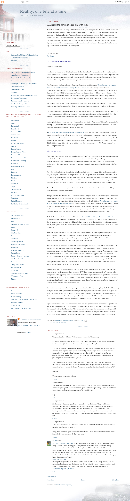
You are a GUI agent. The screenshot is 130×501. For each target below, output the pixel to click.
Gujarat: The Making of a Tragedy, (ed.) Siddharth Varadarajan (24, 56)
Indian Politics (16, 155)
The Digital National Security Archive (24, 83)
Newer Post (50, 480)
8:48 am (54, 419)
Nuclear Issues (59, 323)
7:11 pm (54, 379)
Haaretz (13, 236)
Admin (54, 440)
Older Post (115, 480)
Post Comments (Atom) (64, 485)
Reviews (14, 60)
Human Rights (16, 149)
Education (14, 137)
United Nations (16, 201)
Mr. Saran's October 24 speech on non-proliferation (97, 217)
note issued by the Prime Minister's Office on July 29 (66, 132)
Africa (13, 123)
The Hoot (14, 92)
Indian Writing (16, 296)
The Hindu (50, 56)
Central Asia (15, 135)
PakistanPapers (16, 267)
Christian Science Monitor (20, 224)
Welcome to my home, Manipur (63, 468)
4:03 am (54, 398)
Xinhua (13, 279)
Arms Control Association (20, 75)
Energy (13, 140)
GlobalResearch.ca (17, 86)
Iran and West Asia (17, 166)
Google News (15, 230)
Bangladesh (15, 126)
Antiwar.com (15, 218)
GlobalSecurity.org (17, 89)
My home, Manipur (59, 459)
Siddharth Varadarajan (31, 319)
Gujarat (13, 146)
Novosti (14, 262)
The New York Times (18, 259)
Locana (13, 291)
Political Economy (17, 195)
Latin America (16, 175)
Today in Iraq (15, 305)
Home (83, 480)
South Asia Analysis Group (20, 104)
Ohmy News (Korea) (18, 264)
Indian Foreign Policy (18, 152)
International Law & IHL (19, 158)
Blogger (28, 332)
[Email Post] (85, 320)
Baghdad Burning (17, 302)
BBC (13, 221)
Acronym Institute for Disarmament (23, 72)
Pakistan (14, 192)
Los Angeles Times (17, 250)
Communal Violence (18, 132)
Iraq (12, 169)
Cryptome (14, 81)
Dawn (13, 227)
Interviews (14, 163)
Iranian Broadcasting (18, 244)
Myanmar (14, 183)
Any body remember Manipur (62, 443)
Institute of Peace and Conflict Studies (24, 95)
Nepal (13, 186)
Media (13, 181)
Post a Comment (51, 476)
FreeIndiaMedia (16, 293)
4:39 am (54, 437)
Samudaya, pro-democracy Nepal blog (24, 299)
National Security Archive (20, 101)
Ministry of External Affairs (20, 107)
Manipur (14, 178)
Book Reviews (16, 129)
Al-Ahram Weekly (17, 215)
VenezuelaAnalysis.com (19, 273)
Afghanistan (15, 120)
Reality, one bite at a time (43, 11)
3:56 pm (54, 472)
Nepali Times (15, 253)
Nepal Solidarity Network (20, 256)
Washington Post (17, 276)
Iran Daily (14, 247)
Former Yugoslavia (17, 143)
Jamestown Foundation (19, 98)
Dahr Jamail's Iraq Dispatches (21, 308)
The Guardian (16, 233)
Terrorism (14, 198)
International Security (18, 160)
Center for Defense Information (21, 78)
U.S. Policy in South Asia (19, 204)
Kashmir (14, 172)
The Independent (17, 241)
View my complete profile (29, 326)
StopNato (14, 270)
